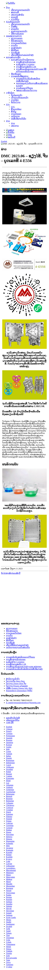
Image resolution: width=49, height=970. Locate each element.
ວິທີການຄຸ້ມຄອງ (17, 34)
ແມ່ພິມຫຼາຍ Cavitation (25, 64)
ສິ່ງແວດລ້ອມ (16, 109)
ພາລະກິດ (15, 29)
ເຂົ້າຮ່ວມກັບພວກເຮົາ (19, 97)
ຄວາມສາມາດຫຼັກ (13, 57)
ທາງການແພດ (16, 38)
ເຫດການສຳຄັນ (17, 15)
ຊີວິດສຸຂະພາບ (17, 41)
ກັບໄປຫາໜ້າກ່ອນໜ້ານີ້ (10, 573)
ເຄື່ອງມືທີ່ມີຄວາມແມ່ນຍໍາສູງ (22, 55)
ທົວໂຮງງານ (15, 102)
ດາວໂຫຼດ (15, 100)
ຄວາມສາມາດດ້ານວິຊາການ (22, 60)
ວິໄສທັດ (14, 26)
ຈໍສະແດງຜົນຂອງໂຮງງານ (26, 90)
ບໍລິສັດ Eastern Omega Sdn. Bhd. (19, 688)
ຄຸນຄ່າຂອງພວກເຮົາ (19, 31)
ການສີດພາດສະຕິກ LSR (26, 67)
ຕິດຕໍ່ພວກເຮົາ (16, 95)
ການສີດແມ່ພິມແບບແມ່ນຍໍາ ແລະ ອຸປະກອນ (23, 667)
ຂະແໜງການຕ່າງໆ (14, 36)
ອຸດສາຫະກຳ (16, 48)
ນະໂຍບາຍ (15, 116)
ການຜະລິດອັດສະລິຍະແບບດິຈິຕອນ (20, 657)
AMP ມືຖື (9, 722)
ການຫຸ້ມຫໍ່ (15, 52)
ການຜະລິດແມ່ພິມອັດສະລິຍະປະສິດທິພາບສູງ (24, 669)
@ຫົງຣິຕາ (10, 93)
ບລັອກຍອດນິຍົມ (12, 720)
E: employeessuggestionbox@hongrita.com (23, 703)
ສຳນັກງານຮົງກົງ (13, 679)
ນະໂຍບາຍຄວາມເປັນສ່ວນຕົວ (18, 647)
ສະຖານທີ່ (15, 12)
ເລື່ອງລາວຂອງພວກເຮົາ (20, 10)
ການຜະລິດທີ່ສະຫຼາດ (19, 76)
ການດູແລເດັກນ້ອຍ (19, 43)
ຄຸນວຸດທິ (14, 17)
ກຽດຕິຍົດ (15, 19)
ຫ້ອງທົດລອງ (16, 74)
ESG (8, 104)
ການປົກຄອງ (16, 114)
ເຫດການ (15, 126)
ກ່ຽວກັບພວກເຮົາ (13, 22)
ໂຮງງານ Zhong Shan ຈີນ (16, 683)
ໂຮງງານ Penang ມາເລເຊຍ (17, 686)
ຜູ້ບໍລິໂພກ (15, 50)
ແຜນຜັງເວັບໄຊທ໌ (13, 718)
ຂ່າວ (8, 121)
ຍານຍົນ (14, 45)
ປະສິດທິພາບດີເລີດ (18, 119)
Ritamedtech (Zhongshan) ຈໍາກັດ (19, 691)
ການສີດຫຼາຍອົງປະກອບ (26, 62)
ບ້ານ (8, 7)
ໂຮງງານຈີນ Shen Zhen (15, 681)
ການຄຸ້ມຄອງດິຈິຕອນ (24, 88)
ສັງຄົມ (13, 111)
